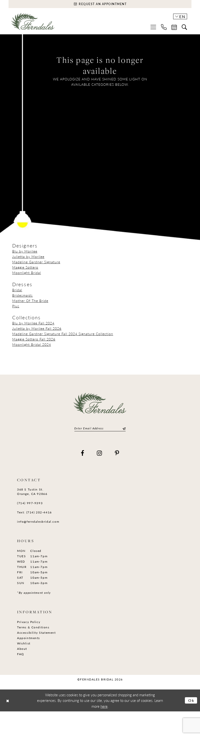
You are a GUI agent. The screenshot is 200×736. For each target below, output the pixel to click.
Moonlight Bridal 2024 (31, 344)
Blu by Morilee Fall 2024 (33, 323)
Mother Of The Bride (30, 300)
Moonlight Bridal (26, 272)
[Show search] (184, 27)
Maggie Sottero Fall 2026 (33, 339)
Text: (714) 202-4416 (34, 512)
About (22, 649)
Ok (191, 700)
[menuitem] (153, 27)
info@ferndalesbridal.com (38, 521)
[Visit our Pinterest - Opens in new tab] (117, 453)
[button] (153, 27)
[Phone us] (164, 27)
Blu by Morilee (24, 251)
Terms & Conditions (33, 627)
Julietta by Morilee (28, 256)
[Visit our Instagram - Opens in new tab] (100, 453)
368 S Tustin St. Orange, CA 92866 (32, 491)
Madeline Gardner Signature (36, 261)
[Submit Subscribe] (123, 428)
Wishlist (23, 643)
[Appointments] (174, 27)
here (104, 706)
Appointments (28, 638)
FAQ (20, 654)
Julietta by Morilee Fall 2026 (36, 328)
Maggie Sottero (25, 267)
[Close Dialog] (7, 700)
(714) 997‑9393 (30, 503)
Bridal (17, 289)
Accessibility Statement (36, 633)
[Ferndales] (33, 23)
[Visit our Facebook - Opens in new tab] (82, 453)
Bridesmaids (22, 295)
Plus (15, 305)
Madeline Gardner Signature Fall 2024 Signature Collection (62, 333)
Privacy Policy (28, 622)
